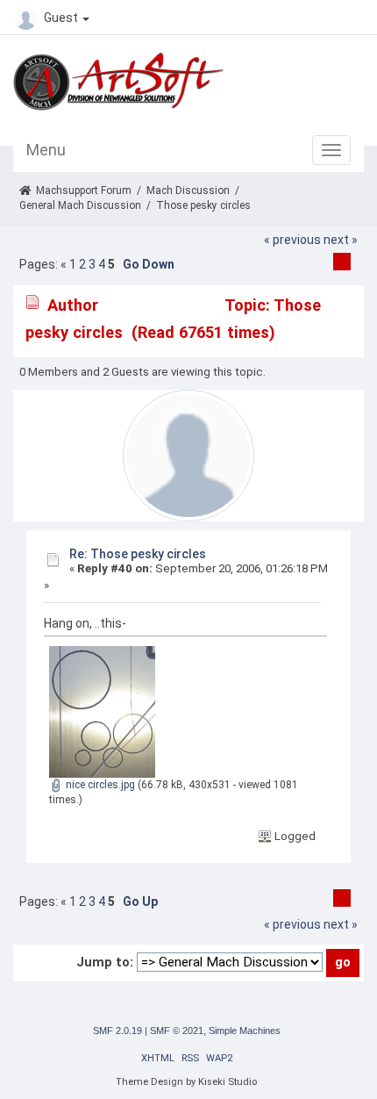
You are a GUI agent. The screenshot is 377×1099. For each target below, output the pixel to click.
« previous (292, 240)
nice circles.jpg (99, 785)
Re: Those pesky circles (137, 554)
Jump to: (104, 962)
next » (341, 240)
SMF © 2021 (176, 1030)
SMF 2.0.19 (117, 1030)
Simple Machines (245, 1030)
